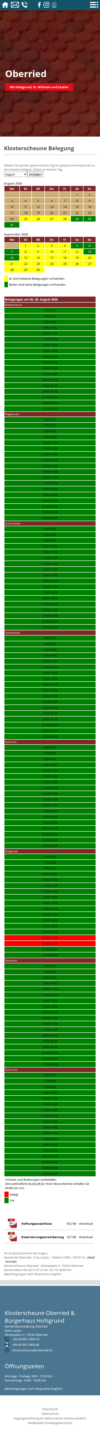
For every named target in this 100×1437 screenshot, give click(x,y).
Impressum (50, 1409)
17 (51, 258)
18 (65, 258)
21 (11, 264)
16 (38, 258)
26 (38, 219)
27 (51, 219)
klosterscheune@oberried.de (32, 1350)
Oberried (26, 73)
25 (25, 219)
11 (65, 252)
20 (89, 258)
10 (51, 252)
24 (51, 264)
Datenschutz (50, 1414)
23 (38, 264)
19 (77, 258)
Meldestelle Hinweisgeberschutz (50, 1423)
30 (38, 270)
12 (77, 252)
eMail (91, 1257)
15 (25, 258)
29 (25, 270)
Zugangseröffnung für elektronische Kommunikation (50, 1418)
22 (25, 264)
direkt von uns (14, 1188)
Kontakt (11, 1261)
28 (65, 219)
